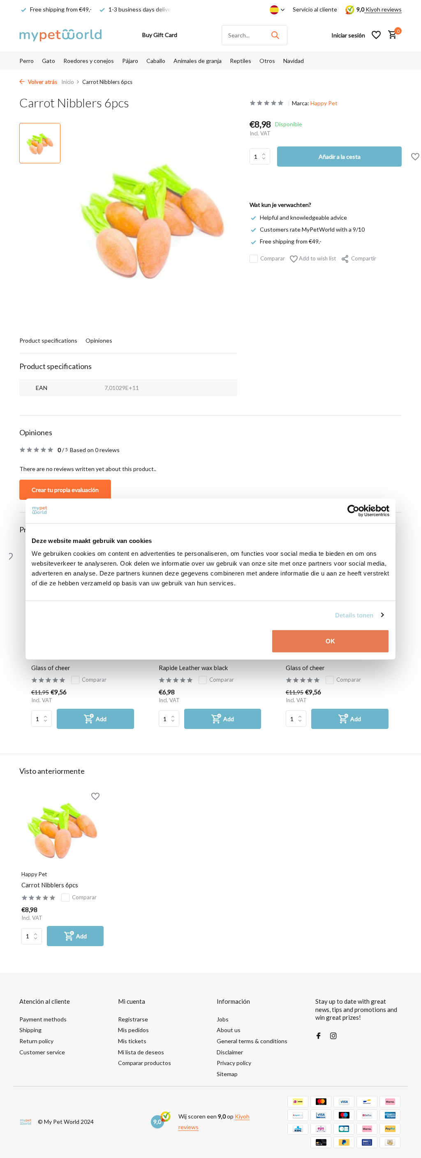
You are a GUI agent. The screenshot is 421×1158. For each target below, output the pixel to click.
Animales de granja (197, 60)
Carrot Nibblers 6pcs (49, 885)
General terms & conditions (252, 1040)
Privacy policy (234, 1062)
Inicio (67, 82)
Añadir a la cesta (340, 156)
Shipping (30, 1029)
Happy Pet (324, 103)
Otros (267, 60)
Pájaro (130, 60)
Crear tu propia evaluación (65, 489)
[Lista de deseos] (376, 34)
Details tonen (354, 614)
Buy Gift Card (159, 34)
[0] (390, 35)
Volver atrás (42, 82)
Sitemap (227, 1073)
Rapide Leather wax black (193, 667)
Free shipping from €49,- (291, 241)
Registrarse (133, 1019)
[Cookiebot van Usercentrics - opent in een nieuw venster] (353, 510)
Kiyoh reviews (383, 9)
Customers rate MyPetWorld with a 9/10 (312, 229)
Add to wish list (317, 258)
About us (229, 1029)
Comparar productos (144, 1062)
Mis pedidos (133, 1029)
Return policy (36, 1040)
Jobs (223, 1019)
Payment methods (43, 1019)
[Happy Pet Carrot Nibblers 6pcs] (62, 829)
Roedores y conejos (88, 60)
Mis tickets (132, 1040)
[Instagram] (333, 1036)
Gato (48, 60)
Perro (26, 60)
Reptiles (240, 60)
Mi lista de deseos (141, 1052)
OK (330, 641)
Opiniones (99, 340)
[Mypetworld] (60, 35)
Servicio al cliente (315, 9)
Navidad (293, 60)
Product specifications (48, 340)
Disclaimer (230, 1052)
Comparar (272, 258)
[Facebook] (318, 1036)
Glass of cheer (50, 667)
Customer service (42, 1052)
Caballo (155, 60)
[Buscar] (275, 35)
